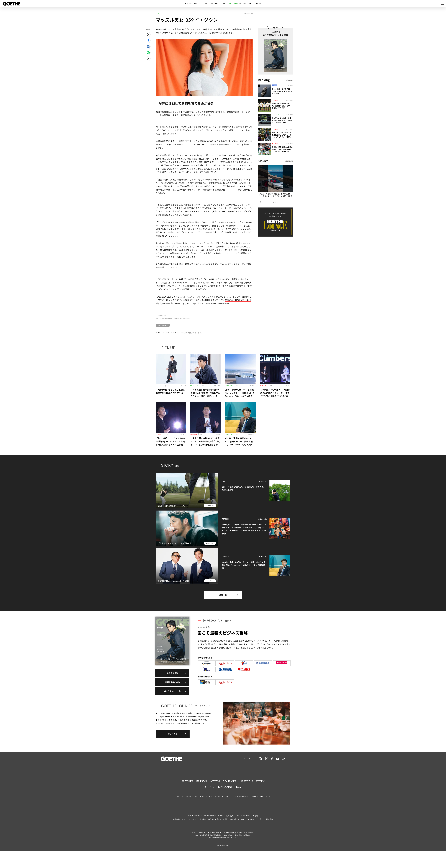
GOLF (224, 4)
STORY (260, 781)
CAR (205, 4)
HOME (158, 333)
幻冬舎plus (230, 816)
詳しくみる (172, 734)
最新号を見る (172, 673)
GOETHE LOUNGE (195, 816)
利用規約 (203, 819)
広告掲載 (176, 819)
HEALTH (176, 333)
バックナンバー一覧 (172, 691)
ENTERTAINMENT (239, 796)
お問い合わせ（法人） (256, 819)
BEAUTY (219, 796)
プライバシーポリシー (190, 819)
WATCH (197, 4)
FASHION (180, 796)
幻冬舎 (255, 816)
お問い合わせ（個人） (238, 819)
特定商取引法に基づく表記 (218, 819)
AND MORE (265, 796)
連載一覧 (223, 595)
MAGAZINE (225, 786)
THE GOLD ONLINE (243, 816)
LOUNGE (258, 4)
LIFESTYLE (233, 4)
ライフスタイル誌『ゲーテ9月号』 (266, 641)
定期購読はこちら (172, 682)
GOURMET (214, 4)
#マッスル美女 (163, 325)
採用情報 (269, 819)
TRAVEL (189, 796)
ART (196, 796)
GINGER (221, 816)
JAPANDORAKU (210, 816)
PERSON (188, 4)
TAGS (239, 786)
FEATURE (247, 4)
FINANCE (254, 796)
